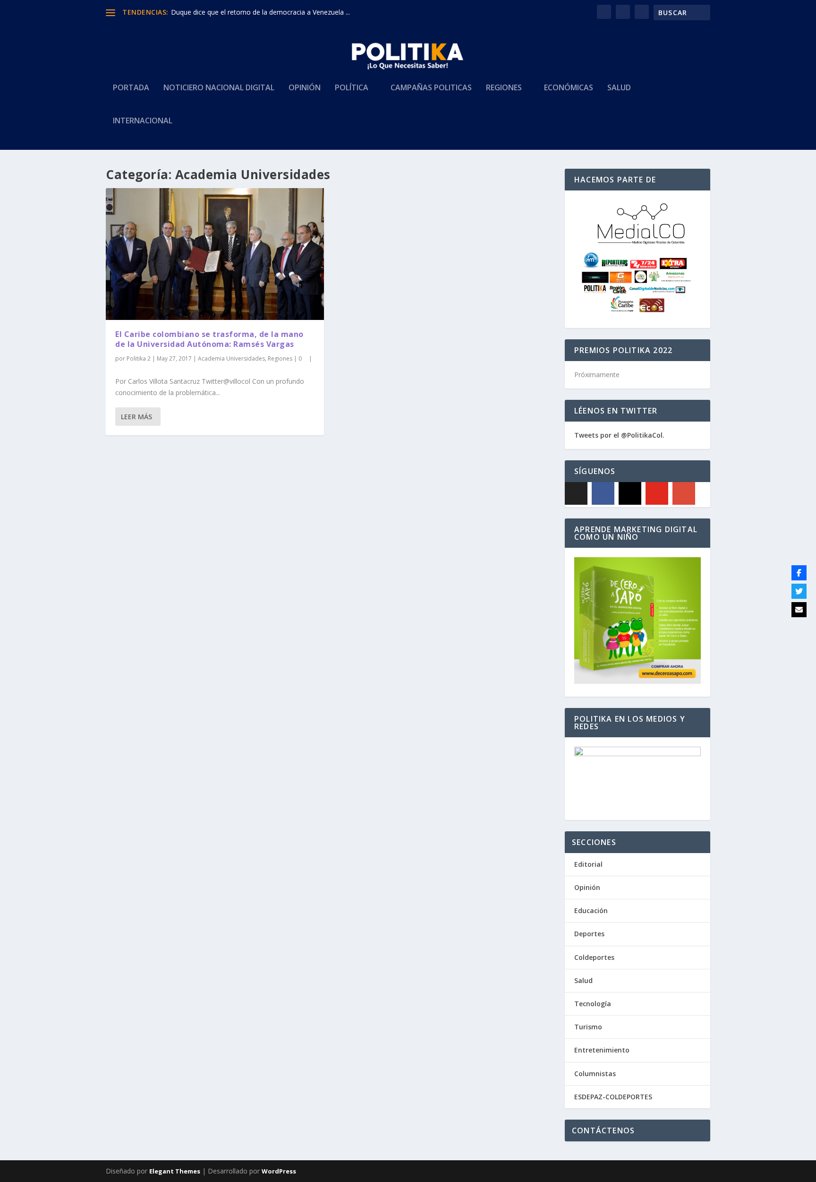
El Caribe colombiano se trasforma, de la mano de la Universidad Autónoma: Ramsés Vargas (209, 339)
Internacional (142, 121)
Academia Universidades (231, 358)
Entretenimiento (601, 1049)
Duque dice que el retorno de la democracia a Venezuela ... (260, 12)
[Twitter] (799, 591)
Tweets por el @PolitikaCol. (619, 435)
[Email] (799, 609)
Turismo (588, 1026)
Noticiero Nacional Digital (218, 88)
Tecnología (592, 1003)
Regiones (504, 88)
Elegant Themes (174, 1171)
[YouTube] (657, 493)
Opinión (305, 88)
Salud (619, 88)
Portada (131, 88)
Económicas (568, 88)
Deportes (589, 933)
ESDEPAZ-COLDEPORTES (613, 1096)
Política (351, 88)
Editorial (588, 864)
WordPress (279, 1171)
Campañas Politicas (431, 88)
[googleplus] (683, 493)
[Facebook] (603, 493)
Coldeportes (594, 957)
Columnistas (595, 1073)
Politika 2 (139, 358)
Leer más (136, 416)
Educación (591, 910)
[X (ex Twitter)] (576, 493)
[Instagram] (630, 493)
